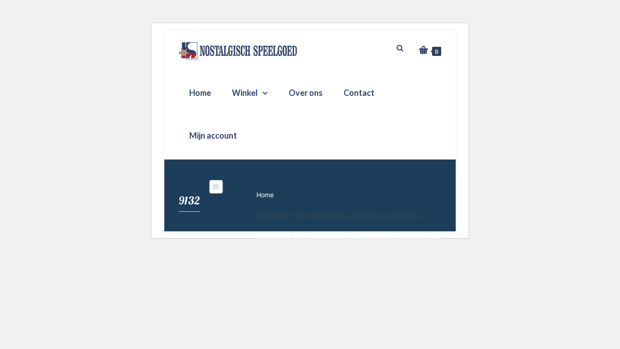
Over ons (306, 93)
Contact (359, 93)
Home (200, 93)
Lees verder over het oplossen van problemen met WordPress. (348, 236)
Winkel (245, 93)
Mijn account (213, 135)
